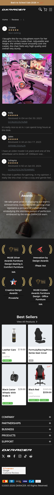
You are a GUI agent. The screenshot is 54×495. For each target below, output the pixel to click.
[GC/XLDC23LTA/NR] (40, 375)
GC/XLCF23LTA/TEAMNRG (19, 169)
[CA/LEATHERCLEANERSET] (14, 336)
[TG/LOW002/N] (14, 375)
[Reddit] (32, 456)
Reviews (15, 20)
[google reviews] (14, 470)
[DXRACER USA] (20, 10)
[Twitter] (4, 456)
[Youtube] (10, 456)
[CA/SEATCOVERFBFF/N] (40, 336)
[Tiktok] (26, 456)
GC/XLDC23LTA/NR (17, 122)
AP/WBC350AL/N (17, 145)
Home (5, 20)
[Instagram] (21, 456)
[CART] (45, 10)
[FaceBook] (15, 456)
